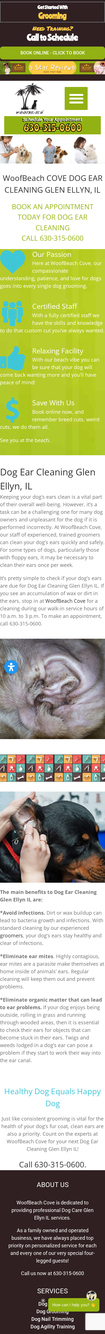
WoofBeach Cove (65, 600)
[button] (76, 98)
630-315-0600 (53, 128)
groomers (11, 935)
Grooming (52, 15)
